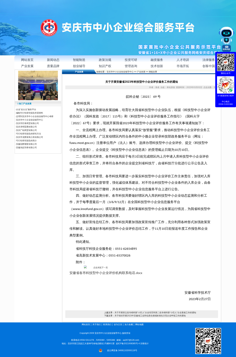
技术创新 (157, 66)
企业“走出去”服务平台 (26, 109)
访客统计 (144, 343)
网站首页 (27, 60)
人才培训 (183, 60)
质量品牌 (53, 66)
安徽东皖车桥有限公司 (26, 147)
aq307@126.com (131, 340)
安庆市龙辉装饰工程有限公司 (29, 137)
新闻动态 (53, 60)
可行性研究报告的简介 (26, 140)
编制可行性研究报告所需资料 (29, 113)
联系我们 (107, 324)
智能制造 (79, 60)
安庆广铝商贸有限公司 (26, 130)
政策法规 (105, 60)
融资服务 (157, 60)
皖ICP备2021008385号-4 (128, 343)
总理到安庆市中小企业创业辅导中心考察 (34, 116)
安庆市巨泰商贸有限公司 (27, 123)
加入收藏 (129, 324)
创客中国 (208, 66)
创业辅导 (79, 66)
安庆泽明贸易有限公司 (26, 127)
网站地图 (139, 324)
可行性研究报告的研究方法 (28, 133)
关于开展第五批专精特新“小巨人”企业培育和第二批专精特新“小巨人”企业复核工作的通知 (155, 312)
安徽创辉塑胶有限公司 (26, 144)
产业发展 (27, 66)
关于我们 (96, 324)
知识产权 (105, 66)
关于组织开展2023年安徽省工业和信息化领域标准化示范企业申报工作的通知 (150, 315)
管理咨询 (131, 66)
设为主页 (118, 324)
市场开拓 (183, 66)
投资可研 (131, 60)
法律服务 (208, 60)
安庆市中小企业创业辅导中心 (29, 120)
